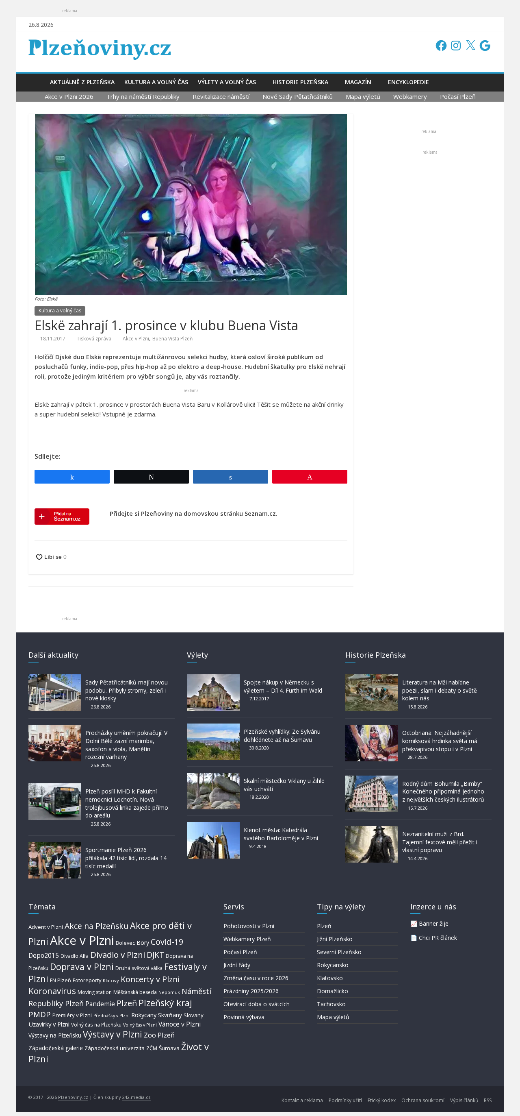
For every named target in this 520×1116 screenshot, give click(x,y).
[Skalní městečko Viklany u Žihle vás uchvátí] (213, 776)
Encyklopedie (408, 82)
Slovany (194, 1015)
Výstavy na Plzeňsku (54, 1035)
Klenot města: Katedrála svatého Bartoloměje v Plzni (281, 834)
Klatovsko (330, 978)
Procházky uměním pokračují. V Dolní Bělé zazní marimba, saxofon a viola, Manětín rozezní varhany (126, 745)
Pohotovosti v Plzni (248, 926)
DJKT (155, 954)
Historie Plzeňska (300, 82)
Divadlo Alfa (75, 956)
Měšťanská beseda (135, 992)
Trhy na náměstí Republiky (143, 96)
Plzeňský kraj (165, 1003)
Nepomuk (169, 992)
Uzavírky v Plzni (48, 1024)
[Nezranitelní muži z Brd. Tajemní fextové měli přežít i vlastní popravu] (371, 830)
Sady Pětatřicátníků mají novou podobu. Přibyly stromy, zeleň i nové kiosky (126, 690)
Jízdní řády (236, 965)
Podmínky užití (345, 1100)
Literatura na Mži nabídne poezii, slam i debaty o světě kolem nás (439, 690)
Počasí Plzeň (458, 96)
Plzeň (127, 1003)
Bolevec (125, 942)
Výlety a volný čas (227, 82)
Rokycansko (333, 965)
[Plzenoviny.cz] (36, 82)
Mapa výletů (363, 96)
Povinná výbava (243, 1017)
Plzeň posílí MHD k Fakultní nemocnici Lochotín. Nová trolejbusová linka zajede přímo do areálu (126, 803)
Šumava (169, 1048)
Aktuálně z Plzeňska (82, 82)
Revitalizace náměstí (221, 96)
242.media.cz (136, 1097)
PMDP (39, 1014)
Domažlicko (332, 991)
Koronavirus (52, 990)
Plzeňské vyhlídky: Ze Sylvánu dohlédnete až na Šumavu (282, 735)
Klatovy (111, 980)
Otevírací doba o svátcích (256, 1004)
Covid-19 (167, 941)
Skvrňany (170, 1015)
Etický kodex (382, 1100)
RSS (488, 1100)
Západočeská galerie (55, 1048)
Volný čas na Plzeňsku (96, 1024)
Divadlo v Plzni (117, 954)
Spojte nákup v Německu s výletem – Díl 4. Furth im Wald (283, 686)
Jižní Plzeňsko (335, 939)
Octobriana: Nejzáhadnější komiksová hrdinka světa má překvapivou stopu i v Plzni (439, 740)
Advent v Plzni (45, 927)
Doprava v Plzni (82, 966)
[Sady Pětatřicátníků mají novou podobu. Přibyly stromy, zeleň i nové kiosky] (54, 678)
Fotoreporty (87, 980)
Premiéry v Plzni (72, 1015)
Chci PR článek (438, 938)
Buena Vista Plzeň (172, 338)
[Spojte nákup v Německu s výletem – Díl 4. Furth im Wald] (213, 678)
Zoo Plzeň (159, 1035)
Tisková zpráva (94, 338)
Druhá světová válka (138, 968)
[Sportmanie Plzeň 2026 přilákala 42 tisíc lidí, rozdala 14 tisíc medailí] (54, 846)
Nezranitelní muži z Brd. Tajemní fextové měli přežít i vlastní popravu (439, 842)
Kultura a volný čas (156, 82)
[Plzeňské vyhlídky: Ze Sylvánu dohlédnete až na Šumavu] (213, 727)
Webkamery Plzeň (247, 939)
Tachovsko (331, 1004)
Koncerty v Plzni (150, 979)
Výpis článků (464, 1100)
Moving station (95, 992)
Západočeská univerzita (114, 1048)
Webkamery (410, 96)
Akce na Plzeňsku (96, 925)
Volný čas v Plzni (140, 1025)
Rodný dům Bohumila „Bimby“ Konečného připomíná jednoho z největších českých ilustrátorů (443, 791)
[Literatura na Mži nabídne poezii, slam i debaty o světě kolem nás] (371, 678)
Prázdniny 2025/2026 (251, 991)
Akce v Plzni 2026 (69, 96)
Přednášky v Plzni (111, 1015)
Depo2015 (43, 955)
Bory (142, 942)
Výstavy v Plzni (112, 1034)
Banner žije (433, 923)
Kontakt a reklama (302, 1100)
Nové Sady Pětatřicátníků (297, 96)
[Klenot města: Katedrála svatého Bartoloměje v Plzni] (213, 826)
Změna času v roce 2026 (255, 978)
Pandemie (100, 1004)
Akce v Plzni (136, 338)
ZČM (151, 1048)
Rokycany (143, 1015)
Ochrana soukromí (422, 1100)
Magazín (358, 82)
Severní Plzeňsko (339, 952)
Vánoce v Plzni (179, 1024)
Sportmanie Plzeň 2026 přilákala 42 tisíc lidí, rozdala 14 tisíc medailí (126, 858)
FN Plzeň (60, 980)
